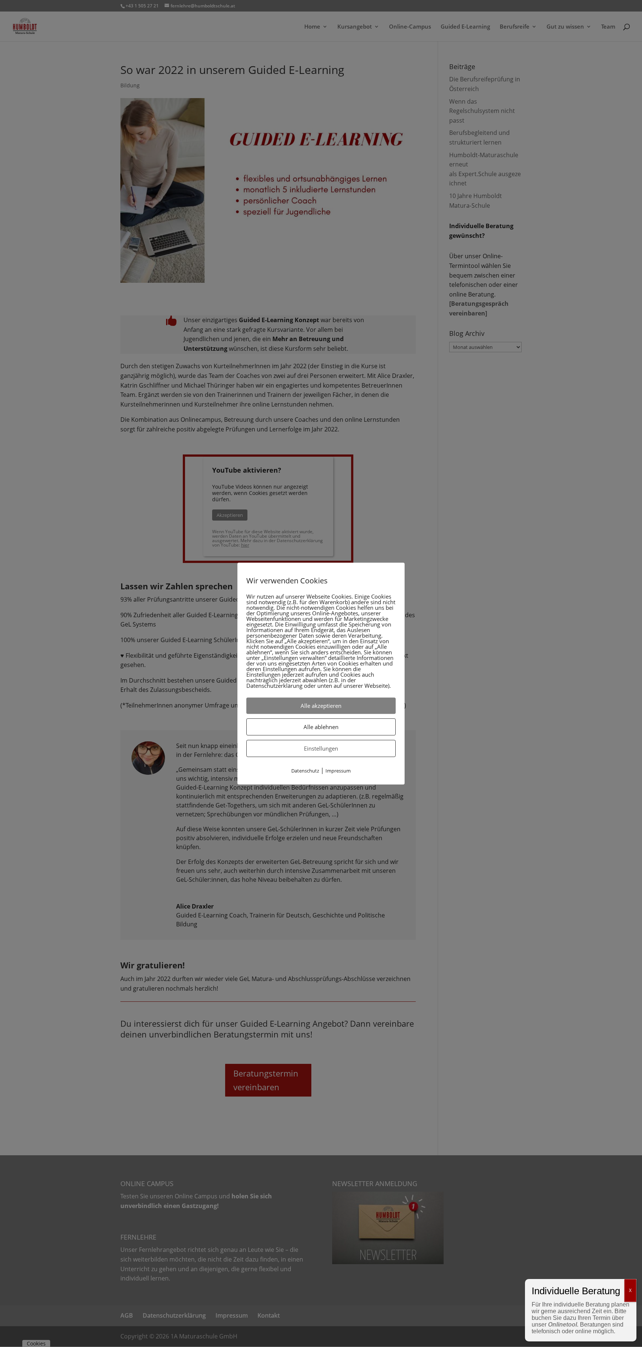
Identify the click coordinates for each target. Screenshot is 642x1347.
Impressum (338, 770)
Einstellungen (321, 748)
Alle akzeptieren (321, 705)
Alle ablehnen (321, 727)
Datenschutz (305, 770)
